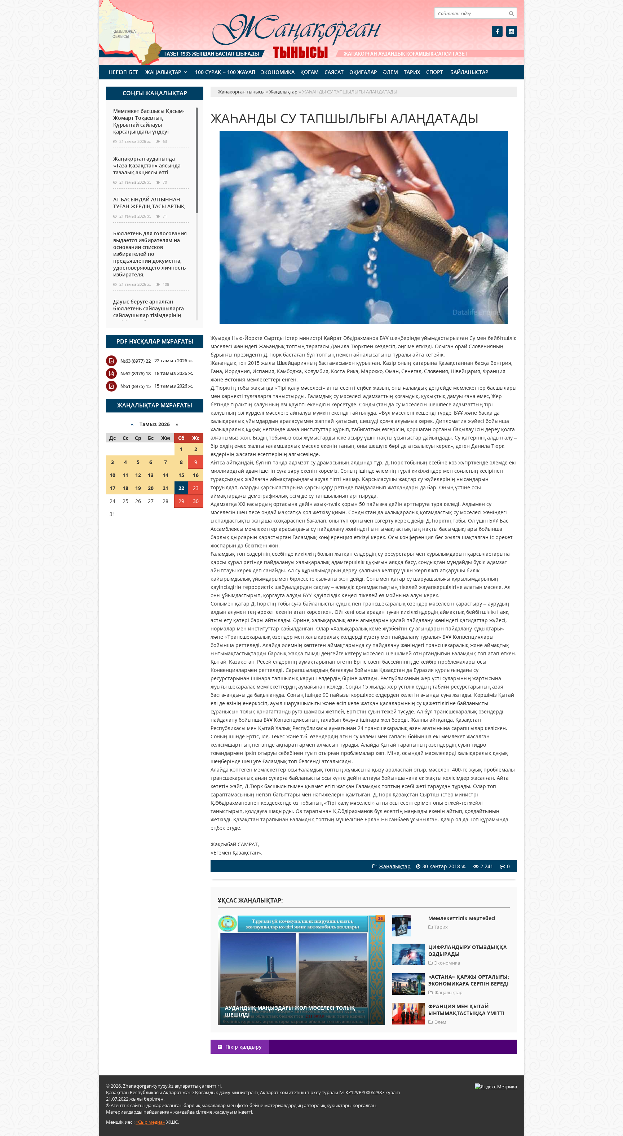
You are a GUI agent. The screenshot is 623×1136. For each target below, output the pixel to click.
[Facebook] (497, 31)
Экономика (278, 72)
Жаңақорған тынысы (286, 31)
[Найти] (511, 13)
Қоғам (309, 72)
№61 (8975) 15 (135, 386)
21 (165, 488)
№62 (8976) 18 (135, 373)
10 (112, 475)
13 (151, 475)
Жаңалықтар (163, 72)
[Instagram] (511, 31)
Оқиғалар (363, 72)
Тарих (412, 72)
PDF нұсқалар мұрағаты (154, 341)
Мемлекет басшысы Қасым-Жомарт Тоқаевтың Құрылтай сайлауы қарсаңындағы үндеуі (149, 121)
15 (181, 475)
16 (196, 475)
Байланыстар (469, 72)
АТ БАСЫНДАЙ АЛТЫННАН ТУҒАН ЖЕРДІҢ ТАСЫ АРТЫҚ (149, 203)
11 (125, 475)
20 (151, 488)
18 (125, 488)
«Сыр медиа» (150, 1122)
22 (181, 488)
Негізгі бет (123, 72)
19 (138, 488)
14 (165, 475)
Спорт (434, 72)
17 (112, 488)
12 (138, 475)
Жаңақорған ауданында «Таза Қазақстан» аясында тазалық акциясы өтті (147, 165)
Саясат (334, 72)
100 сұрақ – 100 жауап (225, 72)
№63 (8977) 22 (135, 361)
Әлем (390, 72)
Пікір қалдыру (243, 1046)
